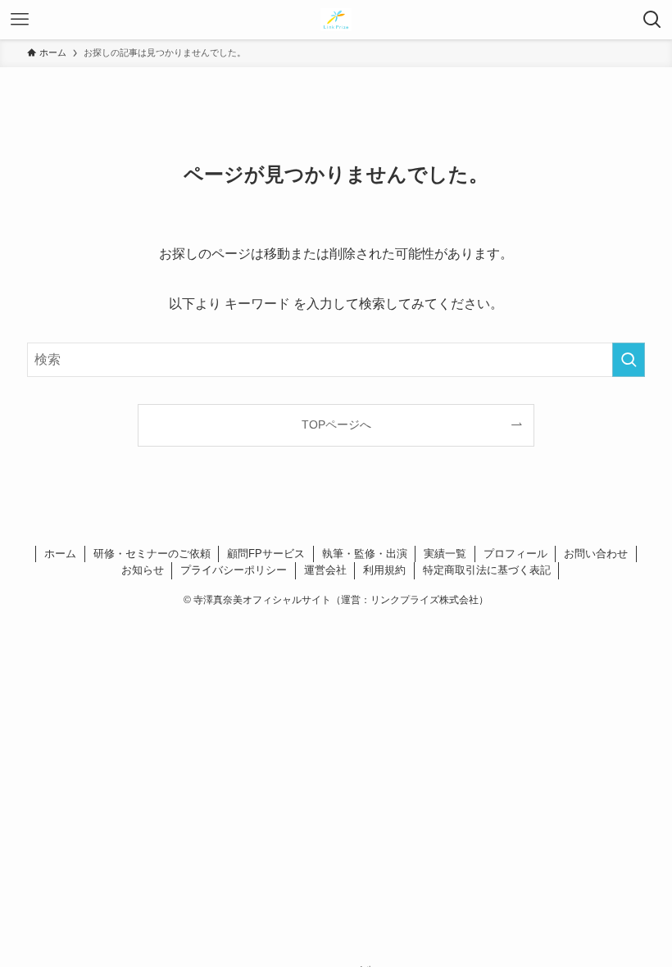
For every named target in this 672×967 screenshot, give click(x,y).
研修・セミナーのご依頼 (152, 553)
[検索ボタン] (652, 19)
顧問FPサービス (266, 553)
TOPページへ (336, 424)
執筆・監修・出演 (364, 553)
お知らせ (142, 570)
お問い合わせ (596, 553)
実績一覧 (445, 553)
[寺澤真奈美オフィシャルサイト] (335, 19)
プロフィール (515, 553)
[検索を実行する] (628, 360)
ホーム (60, 553)
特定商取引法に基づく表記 (487, 570)
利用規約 (384, 570)
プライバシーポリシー (233, 570)
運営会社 (325, 570)
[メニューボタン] (19, 19)
